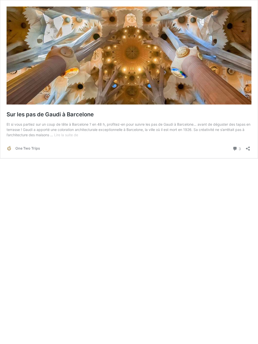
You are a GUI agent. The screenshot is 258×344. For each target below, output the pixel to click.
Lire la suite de (66, 135)
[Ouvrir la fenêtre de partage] (247, 147)
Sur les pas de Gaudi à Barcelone (50, 114)
